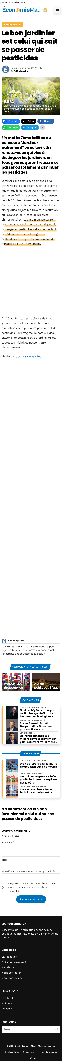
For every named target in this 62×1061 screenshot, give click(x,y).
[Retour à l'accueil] (25, 9)
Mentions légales (12, 977)
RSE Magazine (32, 356)
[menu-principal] (57, 9)
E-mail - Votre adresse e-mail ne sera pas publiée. (28, 871)
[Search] (56, 1029)
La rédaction (9, 956)
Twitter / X (8, 1003)
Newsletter (8, 967)
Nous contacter (11, 972)
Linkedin (7, 1008)
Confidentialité (12, 1052)
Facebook (8, 997)
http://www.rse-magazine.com (28, 646)
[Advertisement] (31, 281)
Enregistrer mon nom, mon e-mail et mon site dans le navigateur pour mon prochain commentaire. (31, 887)
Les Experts (12, 24)
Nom (5, 859)
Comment (8, 842)
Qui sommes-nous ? (14, 962)
